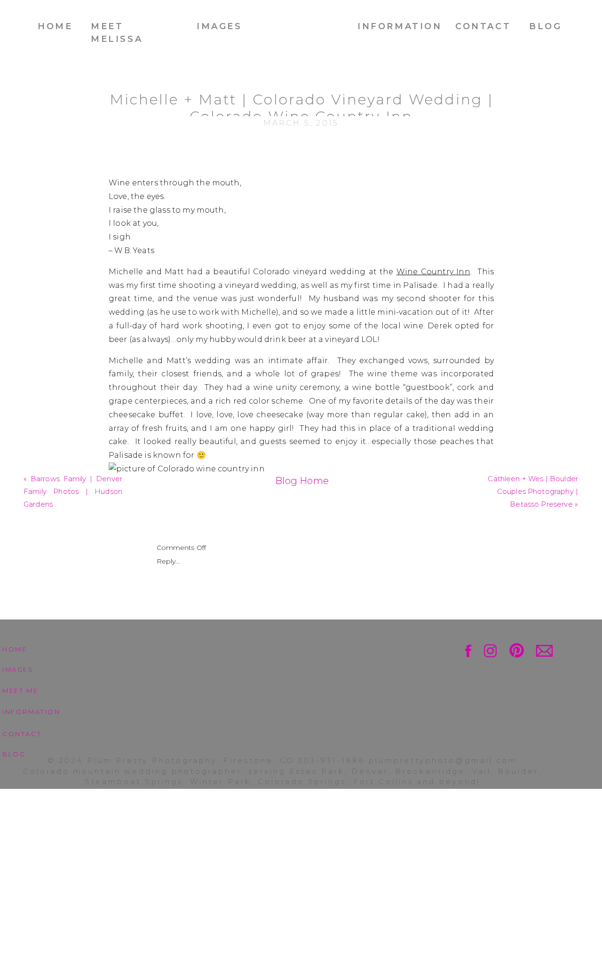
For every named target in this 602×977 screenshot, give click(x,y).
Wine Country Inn (433, 271)
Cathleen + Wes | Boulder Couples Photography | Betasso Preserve (533, 491)
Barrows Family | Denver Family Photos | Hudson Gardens (73, 491)
